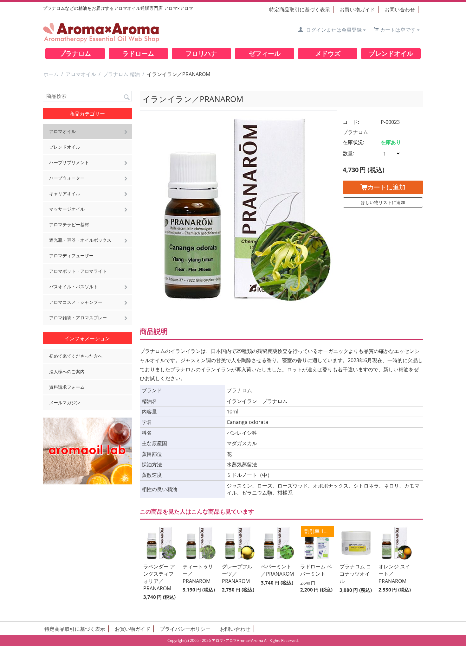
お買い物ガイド (357, 9)
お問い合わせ (400, 9)
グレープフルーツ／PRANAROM (237, 574)
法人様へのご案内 (67, 371)
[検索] (127, 97)
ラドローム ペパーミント (316, 570)
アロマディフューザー (71, 256)
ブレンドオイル (391, 53)
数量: (348, 153)
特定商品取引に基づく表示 (299, 9)
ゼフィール (265, 53)
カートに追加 (386, 187)
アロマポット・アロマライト (78, 271)
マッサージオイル (67, 209)
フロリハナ (201, 53)
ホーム (51, 74)
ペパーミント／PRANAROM (277, 570)
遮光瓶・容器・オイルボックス (80, 240)
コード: (351, 121)
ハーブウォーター (67, 178)
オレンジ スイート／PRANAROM (394, 574)
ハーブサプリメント (69, 162)
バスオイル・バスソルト (73, 287)
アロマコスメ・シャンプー (75, 302)
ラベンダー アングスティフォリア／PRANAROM (159, 577)
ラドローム (138, 53)
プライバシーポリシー (185, 628)
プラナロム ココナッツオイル (355, 574)
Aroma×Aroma (250, 640)
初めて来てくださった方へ (75, 356)
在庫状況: (353, 142)
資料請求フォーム (67, 387)
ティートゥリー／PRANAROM (198, 574)
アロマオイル (81, 74)
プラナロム (75, 53)
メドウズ (327, 53)
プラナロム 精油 (121, 74)
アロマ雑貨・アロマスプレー (78, 318)
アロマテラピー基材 (69, 224)
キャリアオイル (64, 193)
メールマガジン (64, 403)
